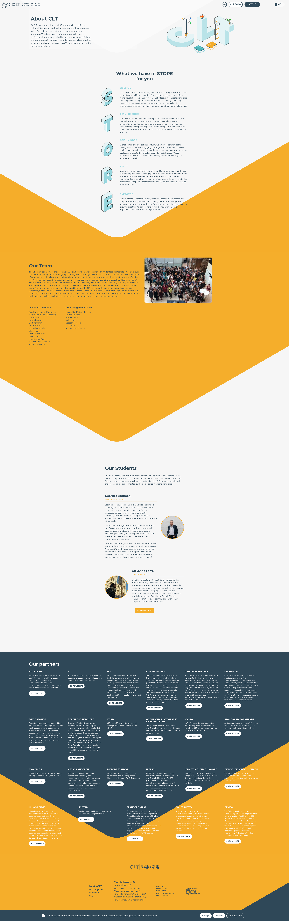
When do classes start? (124, 882)
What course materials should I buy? (130, 897)
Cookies (159, 886)
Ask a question (162, 896)
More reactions (145, 611)
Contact (94, 892)
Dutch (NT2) (96, 889)
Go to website (37, 693)
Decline (219, 915)
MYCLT (252, 4)
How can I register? (122, 885)
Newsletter (161, 891)
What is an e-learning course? (127, 891)
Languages (95, 886)
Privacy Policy (162, 889)
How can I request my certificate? (129, 900)
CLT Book (235, 4)
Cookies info (235, 915)
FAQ (91, 896)
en (224, 4)
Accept (206, 915)
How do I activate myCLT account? (130, 894)
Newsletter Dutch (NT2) (165, 893)
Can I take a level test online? (127, 888)
